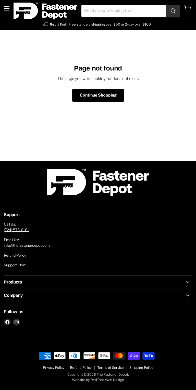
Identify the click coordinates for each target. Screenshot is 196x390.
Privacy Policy (53, 367)
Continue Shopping (98, 95)
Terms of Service (110, 367)
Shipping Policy (141, 367)
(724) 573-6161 (16, 230)
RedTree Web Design (107, 380)
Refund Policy (15, 255)
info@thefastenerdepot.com (27, 245)
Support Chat (15, 265)
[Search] (173, 11)
